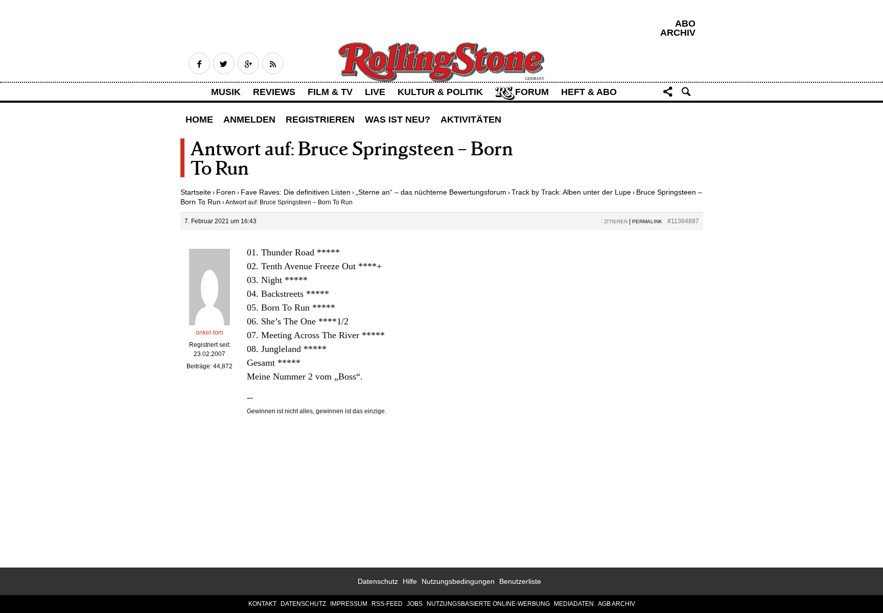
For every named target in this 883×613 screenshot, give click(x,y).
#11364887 (683, 221)
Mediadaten (574, 603)
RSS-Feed (387, 603)
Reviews (274, 92)
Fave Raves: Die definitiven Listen (296, 192)
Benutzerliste (520, 581)
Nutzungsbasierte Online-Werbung (488, 603)
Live (375, 92)
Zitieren (616, 221)
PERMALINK (647, 221)
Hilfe (410, 581)
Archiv (677, 32)
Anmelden (249, 119)
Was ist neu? (397, 119)
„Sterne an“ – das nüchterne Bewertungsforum (431, 192)
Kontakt (262, 603)
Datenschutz (378, 581)
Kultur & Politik (440, 92)
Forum (532, 92)
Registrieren (320, 119)
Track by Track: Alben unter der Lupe (571, 192)
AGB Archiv (616, 603)
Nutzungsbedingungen (458, 581)
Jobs (415, 603)
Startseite (195, 192)
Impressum (348, 603)
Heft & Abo (589, 92)
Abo (685, 23)
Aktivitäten (470, 119)
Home (199, 119)
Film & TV (330, 92)
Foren (226, 192)
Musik (226, 92)
